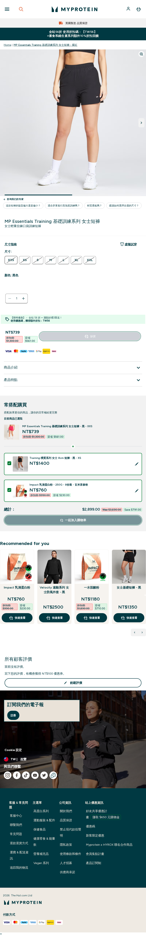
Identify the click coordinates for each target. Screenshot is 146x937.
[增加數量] (23, 298)
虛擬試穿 (131, 244)
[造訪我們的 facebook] (17, 775)
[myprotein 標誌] (74, 9)
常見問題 (16, 834)
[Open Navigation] (7, 9)
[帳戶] (128, 9)
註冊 (13, 715)
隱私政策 (66, 844)
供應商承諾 (67, 872)
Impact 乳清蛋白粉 (17, 587)
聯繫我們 (16, 824)
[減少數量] (10, 298)
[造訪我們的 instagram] (7, 775)
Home (7, 44)
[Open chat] (53, 775)
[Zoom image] (141, 54)
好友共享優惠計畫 (103, 814)
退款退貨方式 (19, 843)
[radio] (11, 260)
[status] (16, 298)
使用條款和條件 (70, 853)
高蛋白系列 (41, 811)
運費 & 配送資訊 (19, 855)
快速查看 (20, 617)
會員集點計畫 (95, 853)
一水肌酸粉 (91, 587)
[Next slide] (145, 595)
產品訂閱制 (93, 863)
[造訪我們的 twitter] (44, 775)
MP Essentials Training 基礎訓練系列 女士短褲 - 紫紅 (45, 44)
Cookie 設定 (13, 750)
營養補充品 (41, 853)
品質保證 (66, 820)
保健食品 (39, 829)
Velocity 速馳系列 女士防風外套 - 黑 (54, 590)
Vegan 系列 (41, 863)
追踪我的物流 (19, 867)
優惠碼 (90, 826)
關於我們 (66, 811)
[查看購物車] (138, 9)
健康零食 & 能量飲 (44, 841)
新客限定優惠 (95, 835)
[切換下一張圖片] (141, 122)
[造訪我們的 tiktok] (26, 775)
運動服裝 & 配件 (44, 820)
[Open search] (21, 9)
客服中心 (16, 815)
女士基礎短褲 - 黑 (129, 587)
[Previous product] (134, 632)
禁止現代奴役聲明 (70, 832)
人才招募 (66, 863)
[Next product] (142, 632)
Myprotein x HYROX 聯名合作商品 (109, 844)
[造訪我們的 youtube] (35, 775)
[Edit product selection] (137, 464)
